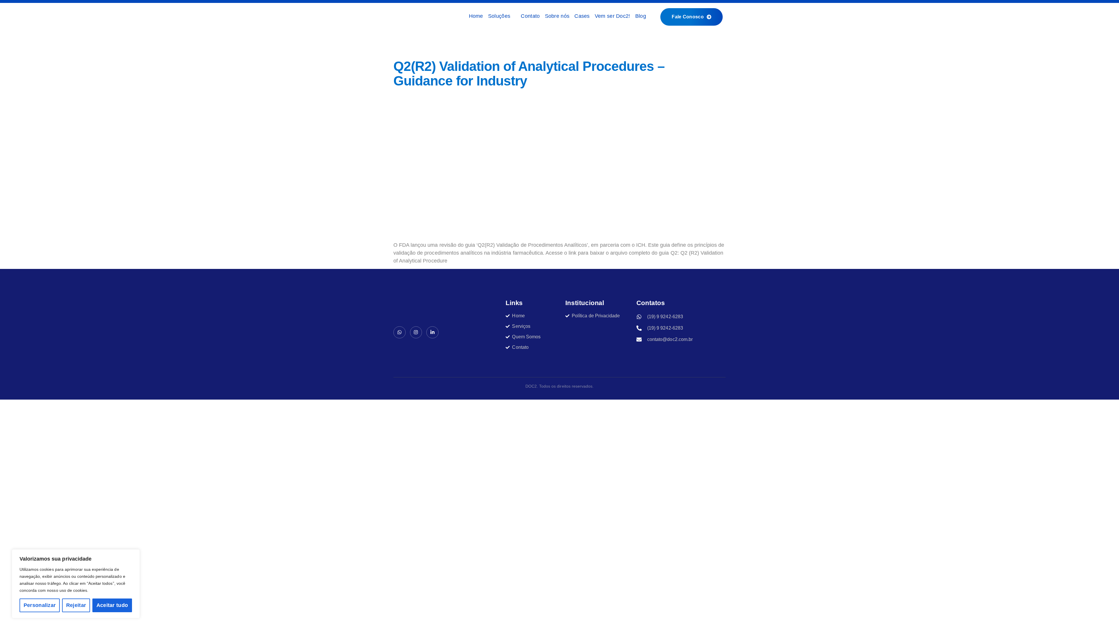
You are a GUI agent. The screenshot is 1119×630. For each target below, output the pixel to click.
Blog (640, 16)
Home (476, 16)
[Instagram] (416, 332)
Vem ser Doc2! (612, 16)
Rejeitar (76, 605)
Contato (530, 16)
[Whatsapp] (399, 332)
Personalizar (40, 605)
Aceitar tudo (112, 605)
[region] (76, 583)
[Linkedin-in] (432, 332)
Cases (582, 16)
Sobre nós (557, 16)
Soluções (499, 16)
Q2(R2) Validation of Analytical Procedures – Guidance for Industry (529, 74)
